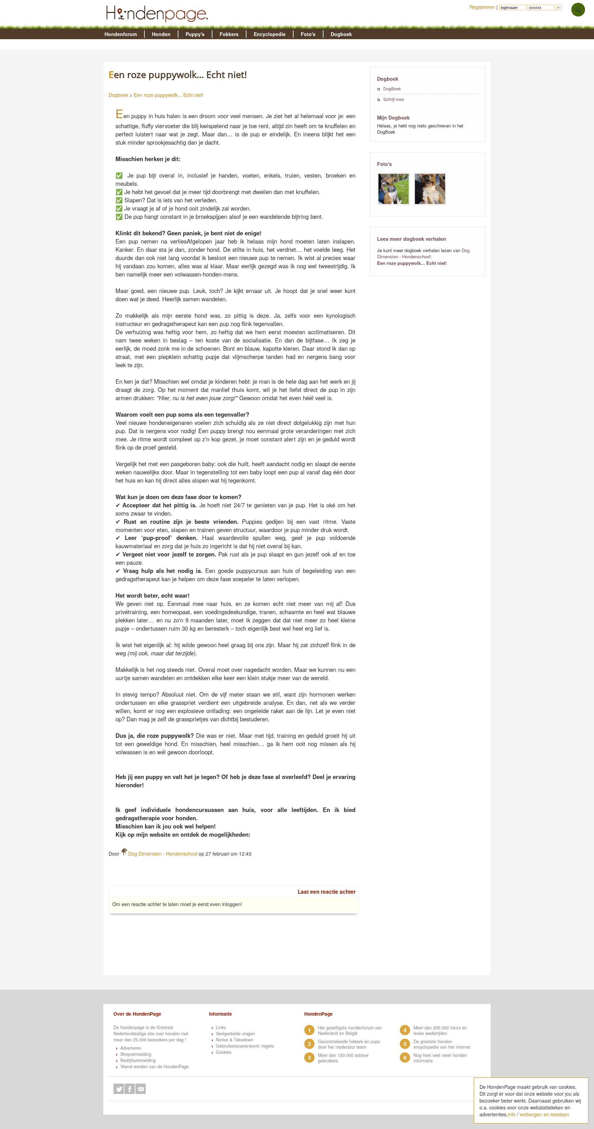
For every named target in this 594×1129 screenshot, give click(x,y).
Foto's (308, 34)
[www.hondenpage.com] (158, 25)
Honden (161, 34)
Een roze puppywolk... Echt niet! (169, 94)
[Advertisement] (237, 958)
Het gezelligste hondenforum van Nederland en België (350, 1030)
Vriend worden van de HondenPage (154, 1066)
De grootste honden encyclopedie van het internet (442, 1044)
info (512, 1114)
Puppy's (195, 34)
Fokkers (229, 34)
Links (221, 1027)
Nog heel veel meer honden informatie (440, 1058)
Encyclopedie (270, 34)
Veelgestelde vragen (235, 1033)
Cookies (223, 1052)
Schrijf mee (393, 99)
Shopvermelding (135, 1054)
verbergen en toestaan (544, 1114)
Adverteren (130, 1048)
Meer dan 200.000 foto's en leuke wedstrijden (440, 1030)
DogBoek (392, 88)
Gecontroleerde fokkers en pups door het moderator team (349, 1044)
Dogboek (341, 34)
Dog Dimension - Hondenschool (162, 853)
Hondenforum (120, 34)
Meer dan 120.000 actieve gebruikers (343, 1058)
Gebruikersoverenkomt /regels (245, 1046)
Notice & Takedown (234, 1040)
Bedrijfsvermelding (138, 1060)
